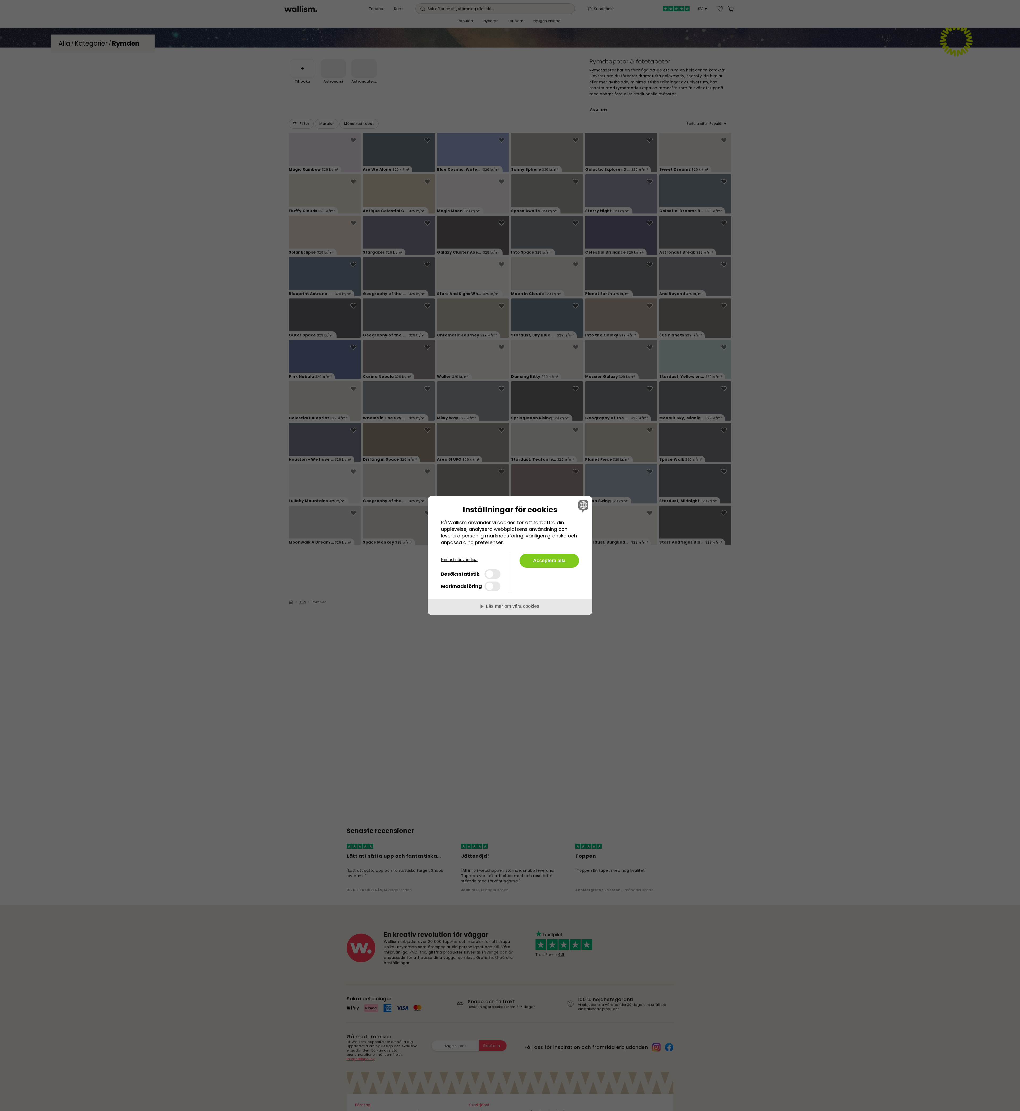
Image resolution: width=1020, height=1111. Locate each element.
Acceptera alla (549, 560)
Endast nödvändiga (459, 559)
